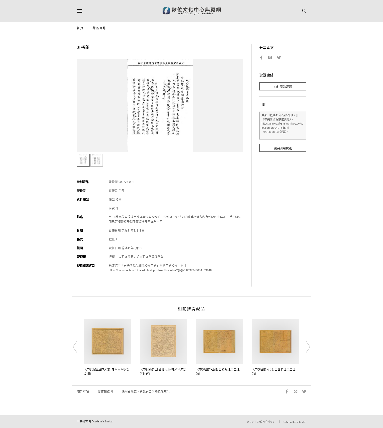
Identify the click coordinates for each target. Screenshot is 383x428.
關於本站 (83, 391)
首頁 (80, 28)
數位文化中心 (265, 422)
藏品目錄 (99, 28)
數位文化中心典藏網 (192, 11)
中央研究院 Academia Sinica (95, 421)
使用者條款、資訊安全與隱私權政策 (146, 391)
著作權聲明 (105, 391)
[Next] (304, 347)
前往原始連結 (283, 86)
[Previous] (79, 347)
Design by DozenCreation (294, 422)
